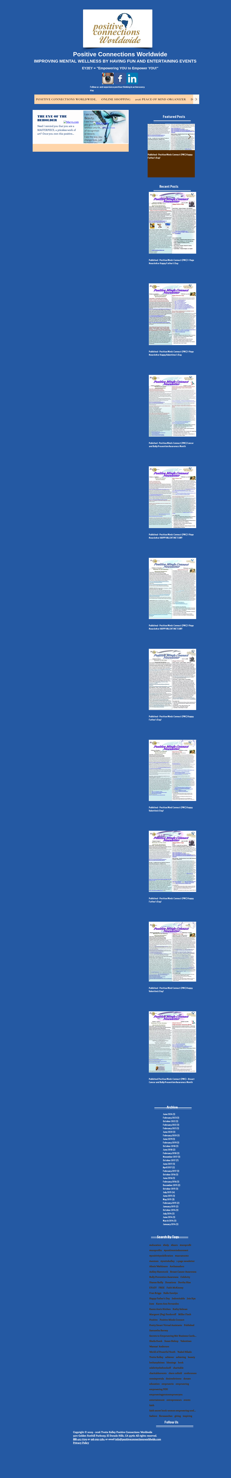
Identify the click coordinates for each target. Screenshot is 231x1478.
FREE (162, 1287)
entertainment (157, 1399)
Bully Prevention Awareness (163, 1276)
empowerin (168, 1383)
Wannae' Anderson (159, 1346)
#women (153, 1261)
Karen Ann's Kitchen (160, 1309)
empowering (182, 1383)
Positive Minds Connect (172, 1319)
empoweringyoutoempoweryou (165, 1394)
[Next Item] (189, 137)
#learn (174, 1245)
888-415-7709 (80, 1439)
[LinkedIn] (132, 78)
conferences (190, 1373)
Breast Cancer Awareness (183, 1271)
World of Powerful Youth (162, 1351)
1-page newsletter (186, 1261)
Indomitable (178, 1298)
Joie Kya (191, 1298)
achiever (169, 1357)
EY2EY (153, 1287)
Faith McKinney (175, 1287)
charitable (178, 1367)
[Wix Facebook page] (120, 78)
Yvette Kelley (156, 1357)
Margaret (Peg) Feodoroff (162, 1314)
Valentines (185, 1341)
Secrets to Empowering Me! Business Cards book (173, 1335)
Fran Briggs (155, 1293)
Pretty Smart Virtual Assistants (165, 1325)
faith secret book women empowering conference (173, 1410)
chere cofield (175, 1373)
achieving (181, 1357)
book (180, 1362)
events (187, 1399)
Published (189, 1325)
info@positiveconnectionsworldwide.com (138, 1439)
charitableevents (158, 1373)
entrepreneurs (174, 1399)
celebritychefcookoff (160, 1367)
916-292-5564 (98, 1439)
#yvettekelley (167, 1261)
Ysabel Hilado (184, 1351)
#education (155, 1245)
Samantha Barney (158, 1330)
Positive (153, 1319)
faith (151, 1405)
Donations (170, 1282)
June (151, 1303)
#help (166, 1245)
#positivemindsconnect (176, 1250)
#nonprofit (185, 1245)
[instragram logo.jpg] (108, 78)
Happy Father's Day (159, 1298)
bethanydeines (157, 1362)
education (154, 1383)
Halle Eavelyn (170, 1293)
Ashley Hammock (158, 1271)
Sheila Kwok (155, 1341)
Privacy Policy (81, 1442)
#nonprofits (155, 1250)
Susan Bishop (171, 1341)
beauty (191, 1357)
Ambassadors (177, 1266)
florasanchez (165, 1415)
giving (178, 1415)
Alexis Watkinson (158, 1266)
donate (187, 1378)
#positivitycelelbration (161, 1255)
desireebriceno (173, 1378)
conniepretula (156, 1378)
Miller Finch (184, 1314)
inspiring (187, 1415)
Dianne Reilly (156, 1282)
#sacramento (182, 1255)
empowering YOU (158, 1389)
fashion (153, 1415)
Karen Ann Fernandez (167, 1303)
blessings (171, 1362)
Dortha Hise (184, 1282)
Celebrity (185, 1276)
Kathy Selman (180, 1309)
